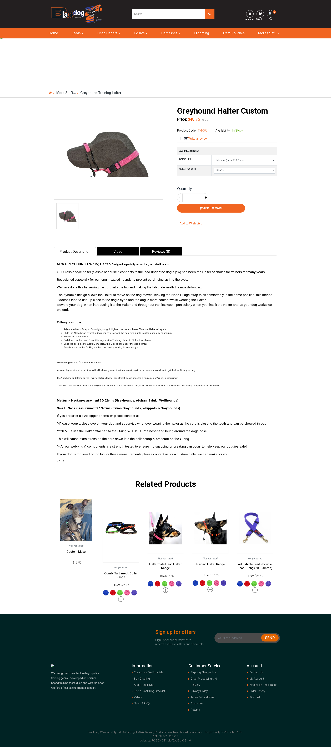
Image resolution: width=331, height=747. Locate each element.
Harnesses (169, 33)
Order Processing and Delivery (204, 681)
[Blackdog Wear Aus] (76, 13)
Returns (195, 709)
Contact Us (256, 672)
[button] (227, 223)
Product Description (74, 251)
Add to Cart (213, 208)
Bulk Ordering (142, 678)
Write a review (198, 138)
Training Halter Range (210, 564)
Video (117, 251)
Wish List (254, 697)
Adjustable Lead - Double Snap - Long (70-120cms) (255, 566)
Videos (138, 697)
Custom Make (76, 551)
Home (53, 33)
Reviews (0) (161, 251)
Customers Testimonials (148, 672)
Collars (139, 33)
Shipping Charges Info (204, 672)
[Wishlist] (260, 14)
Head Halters (107, 33)
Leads (76, 33)
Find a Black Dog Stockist (149, 691)
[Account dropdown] (250, 14)
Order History (257, 691)
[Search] (209, 14)
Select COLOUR (187, 169)
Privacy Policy (199, 691)
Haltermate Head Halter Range (165, 566)
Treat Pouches (234, 33)
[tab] (75, 251)
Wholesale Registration (263, 684)
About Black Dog (144, 684)
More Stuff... (267, 33)
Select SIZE (185, 159)
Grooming (201, 33)
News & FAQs (142, 703)
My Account (256, 678)
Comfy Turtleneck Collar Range (120, 575)
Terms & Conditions (202, 697)
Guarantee (197, 703)
